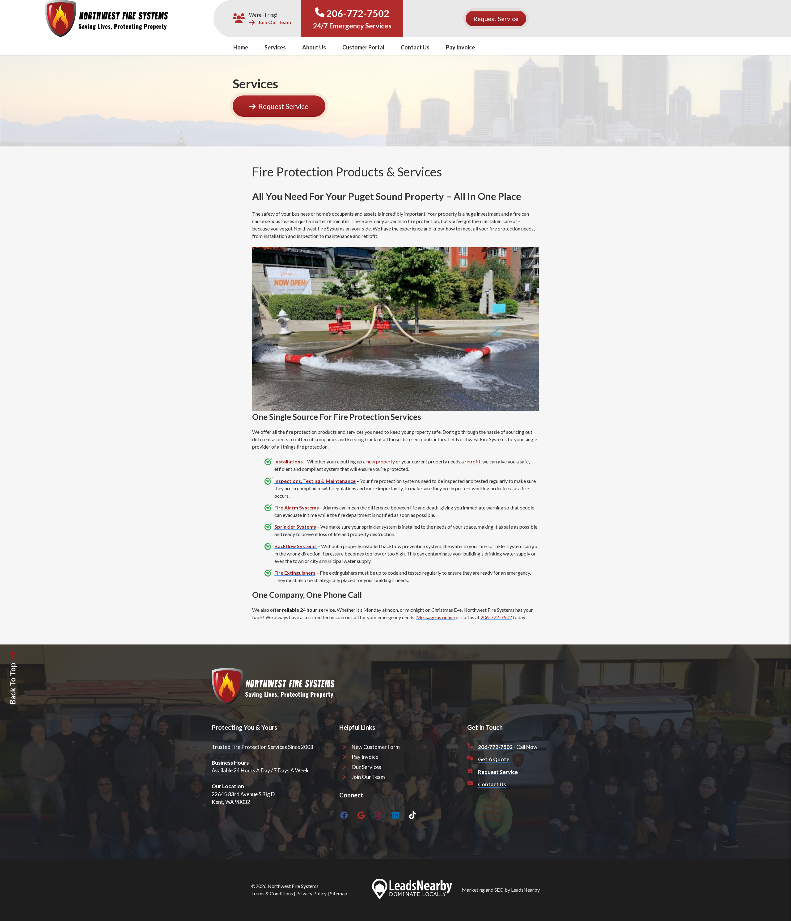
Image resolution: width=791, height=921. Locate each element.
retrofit (472, 461)
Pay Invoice (460, 47)
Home (240, 47)
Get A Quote (494, 759)
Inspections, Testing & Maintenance (315, 481)
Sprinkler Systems (295, 527)
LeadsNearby (525, 890)
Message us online (435, 617)
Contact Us (415, 47)
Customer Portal (363, 47)
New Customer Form (376, 747)
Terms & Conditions (272, 893)
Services (275, 47)
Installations (288, 461)
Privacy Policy (311, 893)
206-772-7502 (357, 13)
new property (380, 461)
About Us (314, 47)
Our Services (366, 767)
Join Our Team (274, 22)
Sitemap (338, 893)
